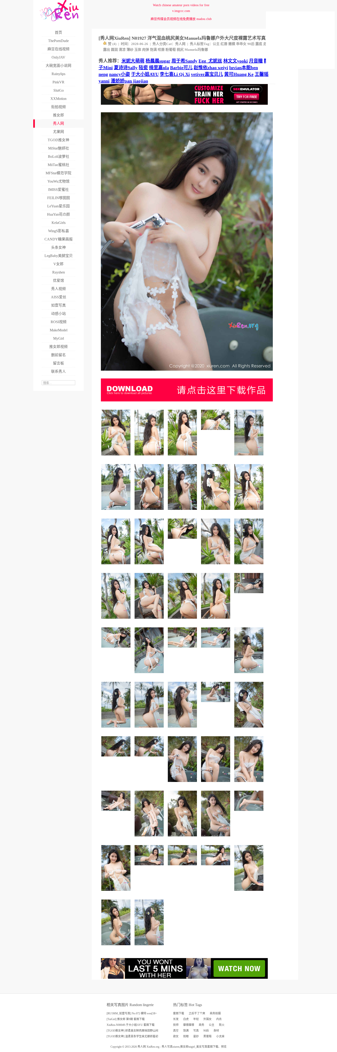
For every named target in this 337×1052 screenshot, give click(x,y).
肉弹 (145, 49)
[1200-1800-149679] (149, 838)
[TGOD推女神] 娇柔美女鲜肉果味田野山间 (132, 1030)
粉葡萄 (171, 49)
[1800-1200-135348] (216, 649)
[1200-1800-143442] (216, 783)
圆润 (114, 49)
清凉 (122, 49)
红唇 (224, 44)
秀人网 (180, 44)
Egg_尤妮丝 (210, 60)
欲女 (176, 1036)
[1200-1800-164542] (116, 457)
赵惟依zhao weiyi (211, 67)
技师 (176, 1025)
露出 (106, 49)
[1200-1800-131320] (249, 892)
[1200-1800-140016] (183, 838)
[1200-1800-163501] (149, 566)
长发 (176, 1019)
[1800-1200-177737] (183, 540)
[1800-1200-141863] (116, 812)
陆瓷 (143, 67)
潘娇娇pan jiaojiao (129, 80)
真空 (176, 1030)
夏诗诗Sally (126, 67)
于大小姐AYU (145, 74)
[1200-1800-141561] (116, 892)
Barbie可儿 (181, 67)
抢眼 (186, 1036)
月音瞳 (256, 60)
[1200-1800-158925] (116, 566)
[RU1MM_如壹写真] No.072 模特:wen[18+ (132, 1013)
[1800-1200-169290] (216, 431)
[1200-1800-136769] (116, 729)
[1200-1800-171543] (183, 511)
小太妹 (220, 1036)
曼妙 (196, 1036)
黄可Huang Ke (239, 74)
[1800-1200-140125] (216, 867)
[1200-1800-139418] (149, 947)
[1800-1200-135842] (183, 867)
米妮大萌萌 (133, 60)
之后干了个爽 (197, 1013)
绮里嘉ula (159, 67)
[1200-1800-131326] (116, 947)
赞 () (112, 44)
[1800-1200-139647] (116, 649)
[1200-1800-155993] (149, 620)
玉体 (137, 49)
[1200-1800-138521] (149, 675)
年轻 (196, 1019)
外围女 (207, 1019)
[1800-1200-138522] (249, 595)
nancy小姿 (119, 74)
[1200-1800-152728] (149, 511)
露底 (258, 44)
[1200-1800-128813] (249, 783)
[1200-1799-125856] (116, 511)
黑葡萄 (207, 1036)
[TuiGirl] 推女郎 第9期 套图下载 (126, 1019)
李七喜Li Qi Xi (175, 74)
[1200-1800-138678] (183, 783)
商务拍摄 (215, 1013)
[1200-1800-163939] (249, 511)
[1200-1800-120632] (249, 457)
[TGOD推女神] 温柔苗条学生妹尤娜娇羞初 (132, 1036)
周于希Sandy (184, 60)
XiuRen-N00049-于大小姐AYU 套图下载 (131, 1025)
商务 (201, 1025)
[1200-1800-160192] (249, 729)
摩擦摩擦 (188, 1025)
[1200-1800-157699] (249, 566)
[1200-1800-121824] (183, 729)
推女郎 (184, 1046)
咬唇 (161, 49)
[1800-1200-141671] (183, 649)
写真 (196, 1030)
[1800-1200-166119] (149, 758)
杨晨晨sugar (158, 60)
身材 (216, 1030)
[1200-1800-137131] (216, 838)
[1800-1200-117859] (249, 812)
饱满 (153, 49)
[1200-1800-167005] (183, 457)
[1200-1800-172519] (216, 511)
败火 (221, 1025)
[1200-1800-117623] (149, 729)
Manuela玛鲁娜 (196, 49)
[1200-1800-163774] (149, 457)
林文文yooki (235, 60)
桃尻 (180, 49)
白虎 (186, 1019)
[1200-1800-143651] (216, 566)
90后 (250, 44)
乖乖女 (241, 44)
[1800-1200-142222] (149, 867)
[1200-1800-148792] (116, 620)
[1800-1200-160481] (116, 758)
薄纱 (130, 49)
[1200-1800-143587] (216, 620)
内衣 (219, 1019)
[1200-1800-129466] (249, 675)
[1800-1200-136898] (216, 703)
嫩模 (231, 44)
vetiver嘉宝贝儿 (207, 74)
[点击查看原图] (187, 372)
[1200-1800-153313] (183, 620)
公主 (216, 44)
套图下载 (178, 1013)
